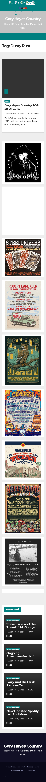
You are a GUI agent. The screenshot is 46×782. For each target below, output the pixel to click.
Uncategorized (13, 620)
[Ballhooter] (23, 360)
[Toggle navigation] (42, 37)
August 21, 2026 (16, 690)
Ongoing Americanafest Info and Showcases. (20, 656)
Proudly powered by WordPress (19, 767)
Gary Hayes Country (23, 18)
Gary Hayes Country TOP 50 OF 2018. (21, 107)
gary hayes (34, 114)
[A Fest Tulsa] (23, 459)
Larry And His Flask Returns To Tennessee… (20, 685)
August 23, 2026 (16, 632)
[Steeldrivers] (23, 257)
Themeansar (30, 770)
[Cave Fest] (23, 413)
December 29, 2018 (16, 114)
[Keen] (23, 306)
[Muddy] (23, 508)
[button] (33, 36)
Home (4, 776)
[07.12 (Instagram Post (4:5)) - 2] (23, 561)
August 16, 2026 (16, 719)
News (7, 101)
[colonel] (23, 162)
